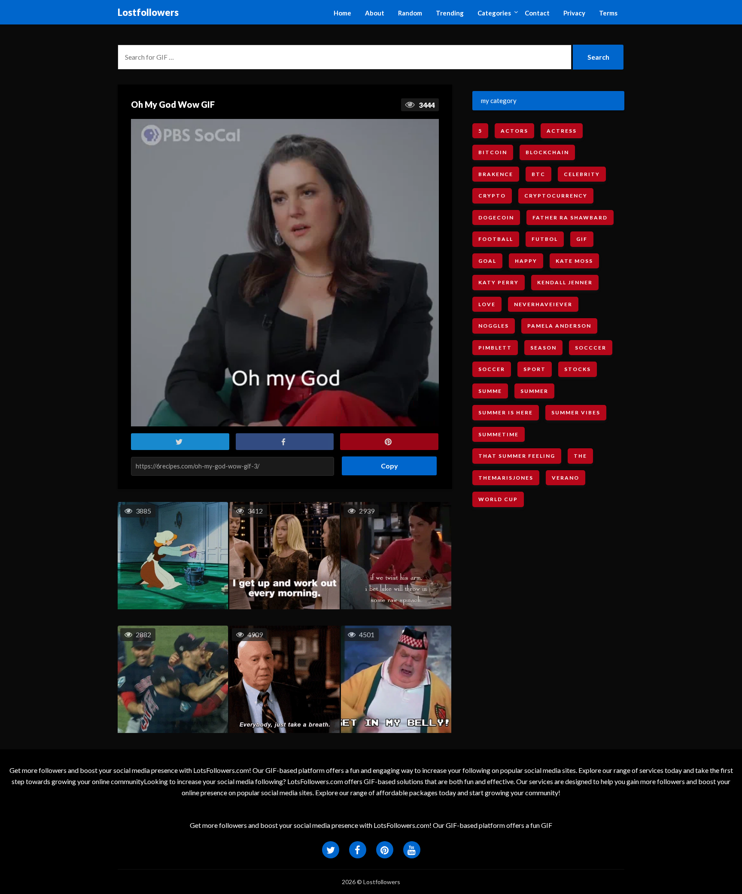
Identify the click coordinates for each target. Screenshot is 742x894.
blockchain (547, 152)
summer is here (505, 412)
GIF (581, 239)
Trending (450, 13)
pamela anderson (559, 325)
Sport (534, 369)
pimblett (495, 347)
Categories (494, 13)
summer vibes (575, 412)
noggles (493, 325)
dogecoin (496, 217)
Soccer (491, 369)
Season (543, 347)
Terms (608, 13)
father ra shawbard (570, 217)
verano (565, 477)
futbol (545, 239)
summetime (498, 434)
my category (499, 100)
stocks (577, 369)
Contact (537, 13)
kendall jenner (565, 282)
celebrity (582, 174)
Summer (534, 391)
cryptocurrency (555, 195)
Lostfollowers (148, 12)
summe (490, 391)
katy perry (498, 282)
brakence (495, 174)
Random (410, 13)
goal (487, 261)
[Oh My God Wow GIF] (285, 273)
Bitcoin (492, 152)
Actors (514, 131)
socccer (590, 347)
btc (538, 174)
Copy (386, 463)
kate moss (574, 261)
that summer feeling (516, 456)
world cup (498, 499)
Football (495, 239)
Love (487, 304)
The (580, 456)
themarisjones (505, 477)
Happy (526, 261)
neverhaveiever (543, 304)
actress (562, 131)
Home (342, 13)
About (374, 13)
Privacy (574, 13)
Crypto (492, 195)
